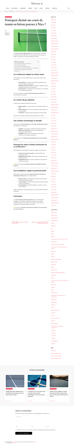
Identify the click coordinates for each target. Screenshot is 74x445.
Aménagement (54, 217)
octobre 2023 (54, 110)
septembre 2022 (55, 139)
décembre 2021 (54, 163)
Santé (35, 8)
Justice (52, 277)
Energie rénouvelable (56, 259)
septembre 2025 (55, 49)
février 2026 (54, 35)
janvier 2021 (54, 192)
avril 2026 (53, 30)
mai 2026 (53, 27)
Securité (53, 312)
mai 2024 (53, 91)
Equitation (53, 264)
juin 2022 (53, 147)
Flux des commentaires (56, 356)
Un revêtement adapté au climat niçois (23, 63)
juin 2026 (53, 25)
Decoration (53, 251)
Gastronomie (54, 269)
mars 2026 (53, 33)
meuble (52, 287)
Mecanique (53, 284)
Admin (6, 30)
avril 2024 (53, 94)
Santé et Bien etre (55, 310)
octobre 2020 (54, 200)
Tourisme (53, 333)
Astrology (53, 225)
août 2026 (53, 19)
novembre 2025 (54, 43)
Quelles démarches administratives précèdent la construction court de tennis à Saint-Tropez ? (15, 393)
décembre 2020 (54, 195)
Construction (54, 241)
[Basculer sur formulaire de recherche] (68, 8)
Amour (52, 223)
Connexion (53, 350)
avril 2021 (53, 184)
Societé (41, 8)
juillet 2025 (53, 54)
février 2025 (54, 67)
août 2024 (53, 83)
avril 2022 (53, 152)
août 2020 (53, 205)
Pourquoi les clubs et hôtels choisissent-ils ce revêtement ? (27, 68)
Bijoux (52, 233)
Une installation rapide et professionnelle (23, 69)
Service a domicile (55, 318)
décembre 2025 (54, 41)
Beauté (52, 231)
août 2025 (53, 51)
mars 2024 (53, 96)
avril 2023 (53, 120)
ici (17, 139)
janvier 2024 (54, 102)
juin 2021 (53, 179)
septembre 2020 (55, 202)
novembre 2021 (54, 165)
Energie (53, 256)
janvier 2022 (54, 160)
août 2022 (53, 141)
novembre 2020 (54, 197)
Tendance (47, 8)
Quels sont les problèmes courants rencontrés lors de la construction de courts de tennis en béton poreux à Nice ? (59, 394)
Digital (7, 8)
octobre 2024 (54, 78)
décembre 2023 (54, 104)
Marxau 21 (37, 3)
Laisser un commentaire (8, 34)
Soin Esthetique (54, 323)
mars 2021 (53, 187)
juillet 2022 (53, 144)
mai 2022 (53, 149)
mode (52, 290)
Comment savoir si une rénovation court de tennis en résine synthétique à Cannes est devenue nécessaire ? (36, 394)
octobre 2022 (54, 136)
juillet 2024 (53, 86)
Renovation (53, 299)
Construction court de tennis (57, 244)
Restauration (14, 8)
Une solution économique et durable (22, 66)
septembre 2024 (55, 80)
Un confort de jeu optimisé (20, 65)
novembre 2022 (54, 134)
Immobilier (53, 275)
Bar (52, 228)
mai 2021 (53, 181)
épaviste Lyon (54, 262)
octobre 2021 (54, 168)
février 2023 (54, 126)
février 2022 (54, 157)
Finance (53, 267)
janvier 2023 (54, 128)
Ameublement (23, 8)
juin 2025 (53, 57)
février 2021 (54, 189)
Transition (54, 8)
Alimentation (54, 215)
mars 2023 (53, 123)
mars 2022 (53, 155)
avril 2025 (53, 62)
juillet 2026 (53, 22)
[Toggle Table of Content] (38, 62)
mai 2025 (53, 59)
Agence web (54, 212)
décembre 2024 (54, 72)
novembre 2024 (54, 75)
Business (30, 8)
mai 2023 (53, 118)
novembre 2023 (54, 107)
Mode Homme (54, 292)
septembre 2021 (55, 171)
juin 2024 (53, 88)
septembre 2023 (55, 112)
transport (53, 338)
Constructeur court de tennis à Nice (59, 239)
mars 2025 (53, 65)
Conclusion (17, 71)
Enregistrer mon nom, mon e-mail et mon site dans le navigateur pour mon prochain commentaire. (36, 429)
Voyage (52, 343)
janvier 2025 (54, 70)
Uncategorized (54, 341)
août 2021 (53, 173)
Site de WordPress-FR (56, 358)
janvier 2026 (54, 38)
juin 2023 (53, 115)
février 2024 (54, 99)
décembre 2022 (54, 131)
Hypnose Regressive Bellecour (58, 272)
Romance (53, 304)
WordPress (15, 442)
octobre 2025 (54, 46)
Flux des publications (56, 353)
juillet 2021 (53, 176)
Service (52, 315)
